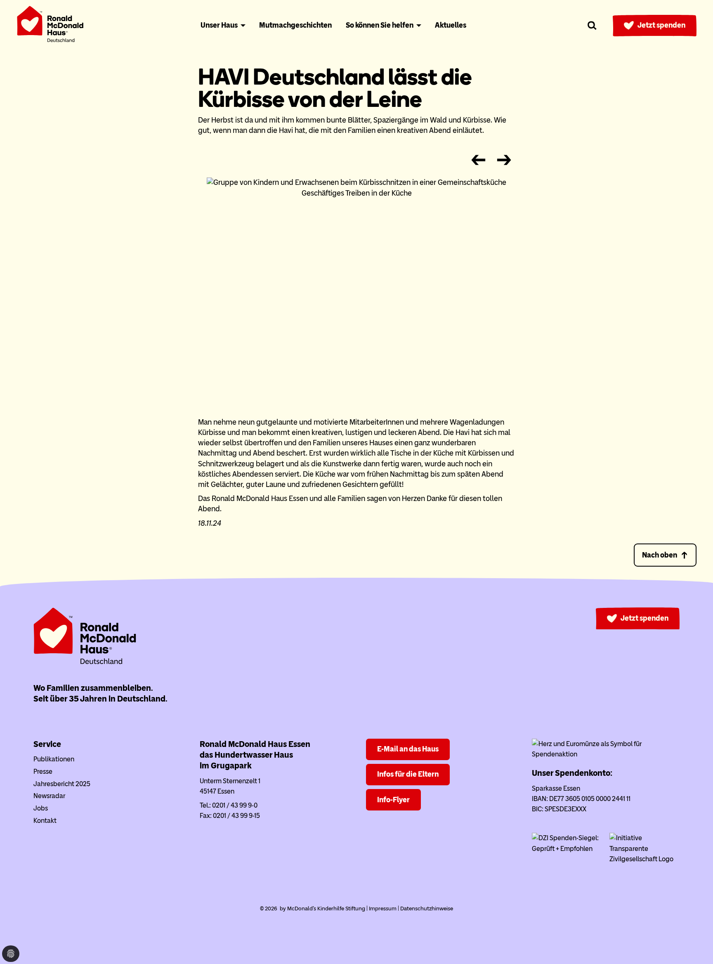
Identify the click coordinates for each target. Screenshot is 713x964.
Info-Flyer (393, 799)
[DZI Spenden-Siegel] (567, 849)
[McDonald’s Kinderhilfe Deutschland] (85, 662)
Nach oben (659, 555)
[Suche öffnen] (592, 25)
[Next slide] (504, 160)
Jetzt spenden (661, 25)
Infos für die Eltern (408, 774)
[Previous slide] (478, 160)
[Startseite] (50, 26)
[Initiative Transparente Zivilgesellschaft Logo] (644, 859)
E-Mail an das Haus (408, 749)
